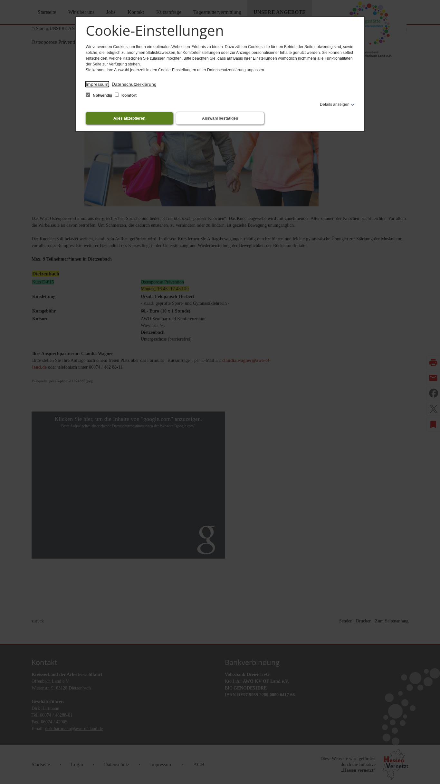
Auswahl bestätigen (220, 118)
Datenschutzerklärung (134, 84)
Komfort (128, 95)
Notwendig (102, 95)
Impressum (97, 84)
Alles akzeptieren (129, 118)
